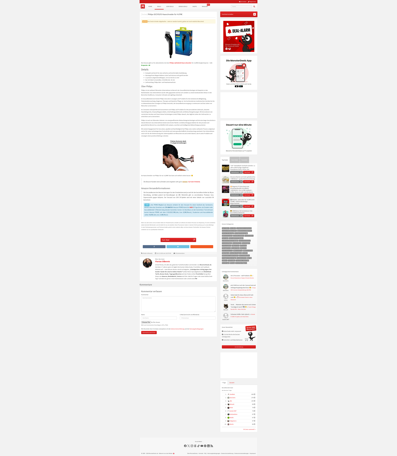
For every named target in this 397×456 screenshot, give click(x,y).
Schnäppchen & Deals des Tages (229, 258)
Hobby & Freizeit (235, 245)
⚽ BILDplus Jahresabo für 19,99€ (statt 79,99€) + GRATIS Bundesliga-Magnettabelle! (242, 201)
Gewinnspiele (225, 238)
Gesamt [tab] (231, 383)
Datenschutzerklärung (177, 329)
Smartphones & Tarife (241, 258)
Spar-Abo (249, 258)
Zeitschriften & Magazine (241, 263)
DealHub (232, 394)
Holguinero (233, 421)
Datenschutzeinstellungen (241, 453)
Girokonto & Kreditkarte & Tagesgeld (230, 240)
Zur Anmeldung (239, 347)
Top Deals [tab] (225, 160)
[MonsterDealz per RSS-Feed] (211, 446)
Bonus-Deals (183, 6)
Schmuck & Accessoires (244, 255)
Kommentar (144, 295)
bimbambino (233, 414)
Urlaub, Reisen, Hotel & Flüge (242, 260)
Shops (195, 6)
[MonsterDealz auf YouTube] (201, 446)
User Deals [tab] (234, 160)
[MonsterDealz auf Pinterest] (205, 446)
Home (150, 6)
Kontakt (201, 453)
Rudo (231, 407)
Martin (232, 424)
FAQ (205, 453)
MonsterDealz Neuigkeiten (235, 253)
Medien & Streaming (237, 250)
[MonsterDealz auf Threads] (195, 446)
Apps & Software (225, 228)
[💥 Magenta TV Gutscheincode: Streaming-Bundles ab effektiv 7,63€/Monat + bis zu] (225, 189)
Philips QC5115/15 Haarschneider (180, 63)
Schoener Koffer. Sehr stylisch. (240, 314)
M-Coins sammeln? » (249, 429)
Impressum (253, 453)
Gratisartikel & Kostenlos (244, 240)
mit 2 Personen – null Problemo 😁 (241, 276)
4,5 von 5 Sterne (194, 182)
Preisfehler (245, 253)
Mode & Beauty (147, 253)
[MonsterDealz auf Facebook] (185, 446)
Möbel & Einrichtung (247, 250)
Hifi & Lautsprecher (226, 245)
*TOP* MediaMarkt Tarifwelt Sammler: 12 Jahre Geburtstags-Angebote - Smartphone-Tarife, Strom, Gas (242, 167)
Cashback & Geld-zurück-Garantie (244, 228)
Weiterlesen (235, 172)
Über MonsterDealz (192, 453)
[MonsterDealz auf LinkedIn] (208, 446)
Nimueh (232, 404)
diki (231, 401)
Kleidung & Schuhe (226, 248)
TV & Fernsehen (231, 260)
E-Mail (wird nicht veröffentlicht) (189, 315)
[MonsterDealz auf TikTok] (198, 446)
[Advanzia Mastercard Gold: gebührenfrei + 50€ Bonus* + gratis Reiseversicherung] (225, 179)
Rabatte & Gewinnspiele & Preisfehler (230, 255)
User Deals (170, 6)
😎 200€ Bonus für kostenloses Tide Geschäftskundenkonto (241, 212)
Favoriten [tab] (244, 160)
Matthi (232, 417)
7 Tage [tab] (224, 383)
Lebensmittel (243, 248)
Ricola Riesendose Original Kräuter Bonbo (242, 278)
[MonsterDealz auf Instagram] (192, 446)
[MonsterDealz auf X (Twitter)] (188, 446)
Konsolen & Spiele (235, 248)
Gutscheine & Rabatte (227, 243)
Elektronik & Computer (227, 235)
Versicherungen (225, 263)
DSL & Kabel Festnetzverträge (241, 233)
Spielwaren (224, 260)
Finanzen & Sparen (249, 235)
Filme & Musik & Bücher (238, 235)
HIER (191, 207)
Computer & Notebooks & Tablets (229, 230)
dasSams (232, 398)
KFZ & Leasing (243, 245)
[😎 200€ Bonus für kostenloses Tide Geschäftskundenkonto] (225, 213)
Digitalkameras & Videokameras (245, 230)
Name (143, 315)
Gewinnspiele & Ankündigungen (236, 238)
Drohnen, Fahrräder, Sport (228, 233)
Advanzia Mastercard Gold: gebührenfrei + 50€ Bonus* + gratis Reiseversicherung (242, 178)
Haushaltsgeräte (246, 243)
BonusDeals (233, 228)
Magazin (205, 6)
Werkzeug (232, 263)
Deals (159, 6)
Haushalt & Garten (237, 243)
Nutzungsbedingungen (196, 329)
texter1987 (233, 411)
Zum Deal (165, 240)
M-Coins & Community (227, 250)
